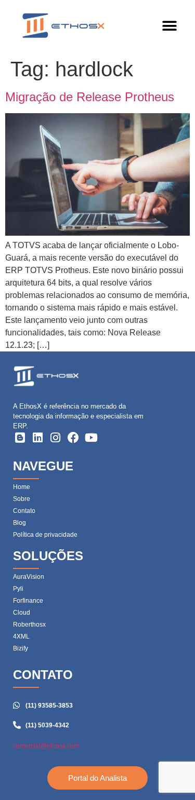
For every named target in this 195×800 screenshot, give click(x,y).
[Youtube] (91, 437)
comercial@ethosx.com (46, 746)
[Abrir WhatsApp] (169, 774)
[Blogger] (20, 437)
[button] (169, 26)
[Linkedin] (37, 437)
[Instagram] (55, 437)
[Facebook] (73, 437)
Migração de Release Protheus (89, 97)
